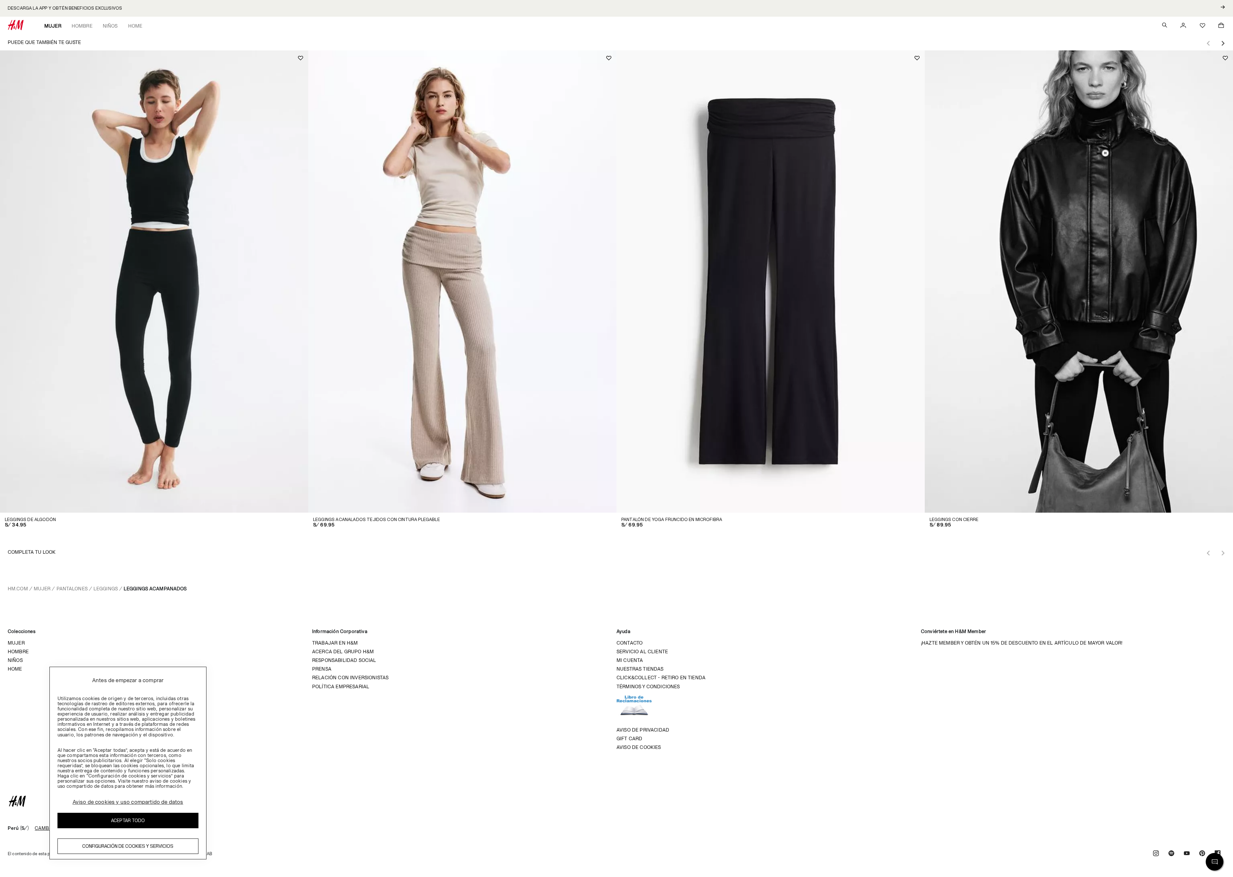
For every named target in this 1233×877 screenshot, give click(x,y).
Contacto (629, 643)
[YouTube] (1187, 854)
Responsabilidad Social (344, 660)
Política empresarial (340, 686)
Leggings (105, 588)
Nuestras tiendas (640, 669)
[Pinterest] (1202, 854)
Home (135, 26)
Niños (110, 26)
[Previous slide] (1208, 43)
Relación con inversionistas (350, 677)
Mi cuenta (629, 660)
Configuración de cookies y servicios (127, 846)
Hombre (82, 26)
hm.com (18, 588)
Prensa (321, 669)
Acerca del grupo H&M (343, 651)
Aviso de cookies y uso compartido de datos (128, 802)
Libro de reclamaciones (640, 708)
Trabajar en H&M (335, 643)
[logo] (616, 801)
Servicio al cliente (642, 651)
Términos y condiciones (648, 686)
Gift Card (629, 738)
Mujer (52, 26)
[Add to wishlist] (300, 58)
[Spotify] (1171, 854)
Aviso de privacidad (642, 730)
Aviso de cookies (638, 747)
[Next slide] (1223, 43)
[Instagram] (1156, 854)
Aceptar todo (128, 820)
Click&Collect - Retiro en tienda (660, 677)
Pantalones (72, 588)
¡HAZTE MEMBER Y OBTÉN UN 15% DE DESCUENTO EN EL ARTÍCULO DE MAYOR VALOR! (1022, 643)
